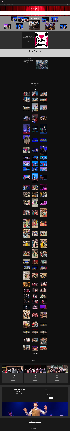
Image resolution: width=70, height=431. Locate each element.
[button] (67, 4)
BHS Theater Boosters (6, 1)
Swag (39, 53)
